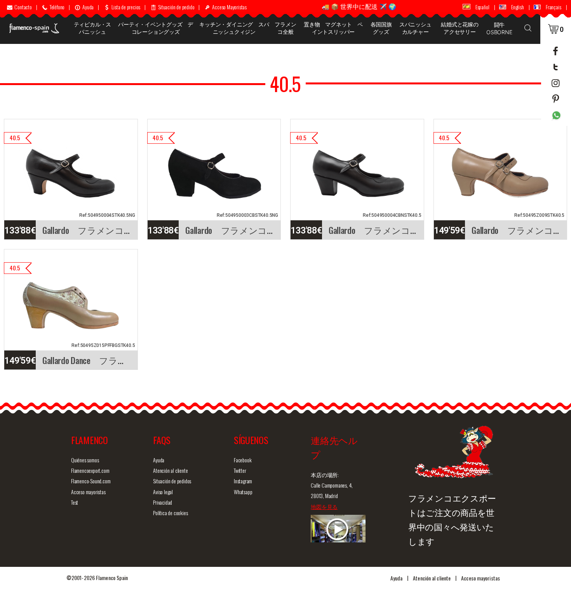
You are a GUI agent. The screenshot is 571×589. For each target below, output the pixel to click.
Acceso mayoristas (88, 492)
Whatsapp (243, 492)
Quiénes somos (85, 460)
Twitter (240, 470)
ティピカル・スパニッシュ (92, 28)
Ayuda (158, 460)
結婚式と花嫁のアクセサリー (460, 28)
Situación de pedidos (172, 481)
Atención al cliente (170, 470)
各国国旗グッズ (381, 28)
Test (74, 502)
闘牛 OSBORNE (499, 28)
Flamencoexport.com (90, 470)
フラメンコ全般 (285, 28)
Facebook (242, 460)
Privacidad (162, 502)
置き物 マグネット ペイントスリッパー (333, 28)
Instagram (243, 481)
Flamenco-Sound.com (90, 481)
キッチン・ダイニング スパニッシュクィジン (234, 28)
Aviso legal (163, 492)
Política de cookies (170, 513)
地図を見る (324, 506)
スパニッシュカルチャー (415, 28)
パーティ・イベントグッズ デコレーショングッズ (155, 28)
